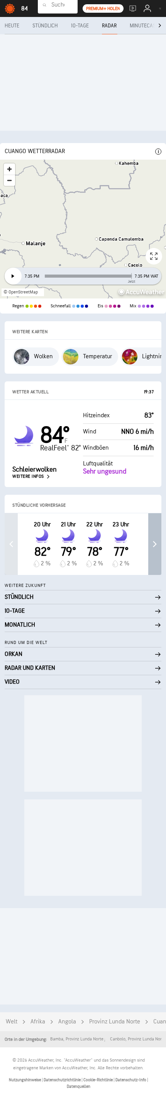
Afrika (37, 1021)
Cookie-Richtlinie (98, 1079)
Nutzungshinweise (25, 1079)
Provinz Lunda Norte (114, 1021)
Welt (11, 1021)
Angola (67, 1021)
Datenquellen (78, 1086)
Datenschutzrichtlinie (62, 1079)
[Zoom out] (9, 180)
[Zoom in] (9, 169)
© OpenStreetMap (20, 292)
